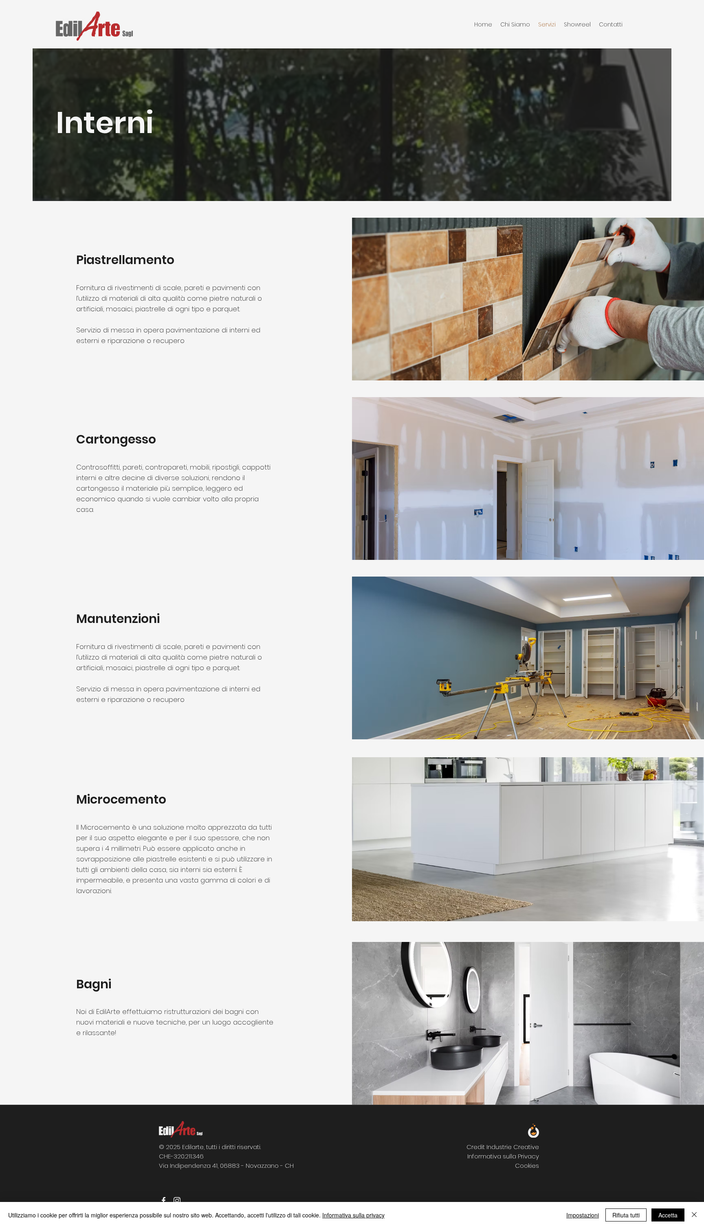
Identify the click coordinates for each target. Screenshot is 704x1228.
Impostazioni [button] (582, 1215)
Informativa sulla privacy (353, 1215)
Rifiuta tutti (626, 1215)
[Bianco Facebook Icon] (163, 1200)
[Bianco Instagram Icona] (177, 1200)
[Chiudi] (694, 1214)
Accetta (668, 1215)
